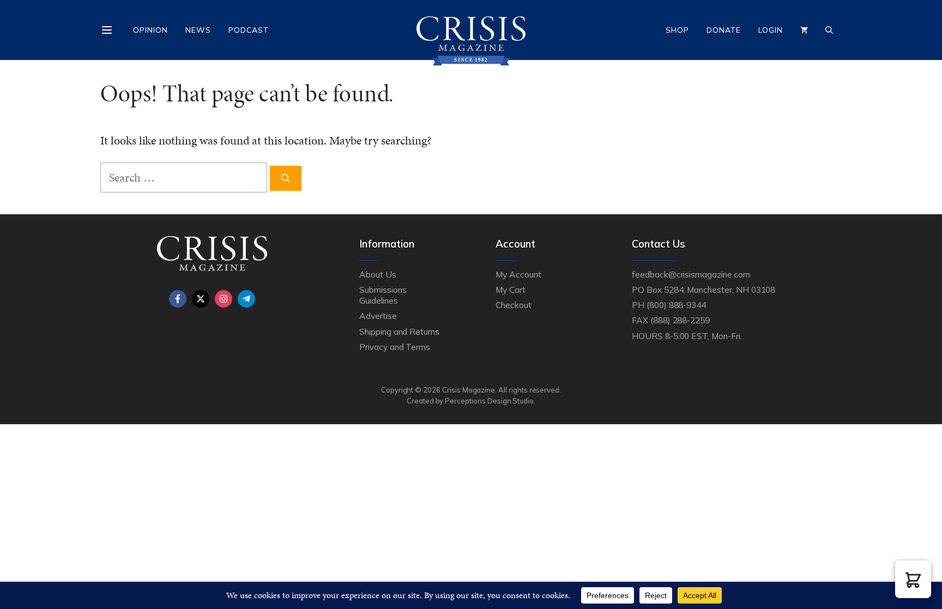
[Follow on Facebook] (177, 298)
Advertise (378, 315)
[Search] (285, 178)
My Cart (511, 289)
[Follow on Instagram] (223, 298)
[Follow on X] (200, 298)
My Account (518, 274)
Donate (723, 30)
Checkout (514, 304)
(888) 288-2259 (680, 320)
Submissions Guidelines (382, 295)
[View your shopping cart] (804, 30)
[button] (913, 579)
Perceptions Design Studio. (490, 400)
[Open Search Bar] (829, 30)
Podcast (248, 30)
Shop (677, 30)
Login (770, 30)
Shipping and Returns (399, 331)
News (198, 30)
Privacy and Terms (394, 346)
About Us (377, 274)
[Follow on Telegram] (246, 298)
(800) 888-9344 (676, 304)
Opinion (150, 30)
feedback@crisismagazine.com (691, 274)
